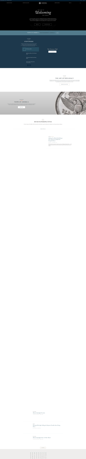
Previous (28, 65)
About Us (37, 24)
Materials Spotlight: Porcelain (39, 413)
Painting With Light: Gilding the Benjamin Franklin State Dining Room (46, 426)
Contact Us (84, 0)
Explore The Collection (64, 84)
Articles (81, 0)
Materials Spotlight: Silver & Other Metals (42, 438)
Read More (43, 447)
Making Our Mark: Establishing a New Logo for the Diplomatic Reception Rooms (55, 139)
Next (30, 65)
